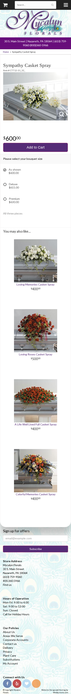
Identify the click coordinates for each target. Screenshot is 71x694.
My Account (10, 663)
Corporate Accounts (15, 639)
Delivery (8, 647)
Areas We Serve (13, 636)
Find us (7, 584)
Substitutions (11, 659)
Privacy (7, 651)
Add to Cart (36, 147)
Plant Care (9, 655)
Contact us (10, 643)
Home (6, 52)
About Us (9, 632)
